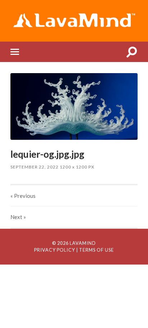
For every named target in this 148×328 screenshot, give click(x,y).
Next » (18, 217)
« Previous (23, 195)
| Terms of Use (95, 250)
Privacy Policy (54, 250)
